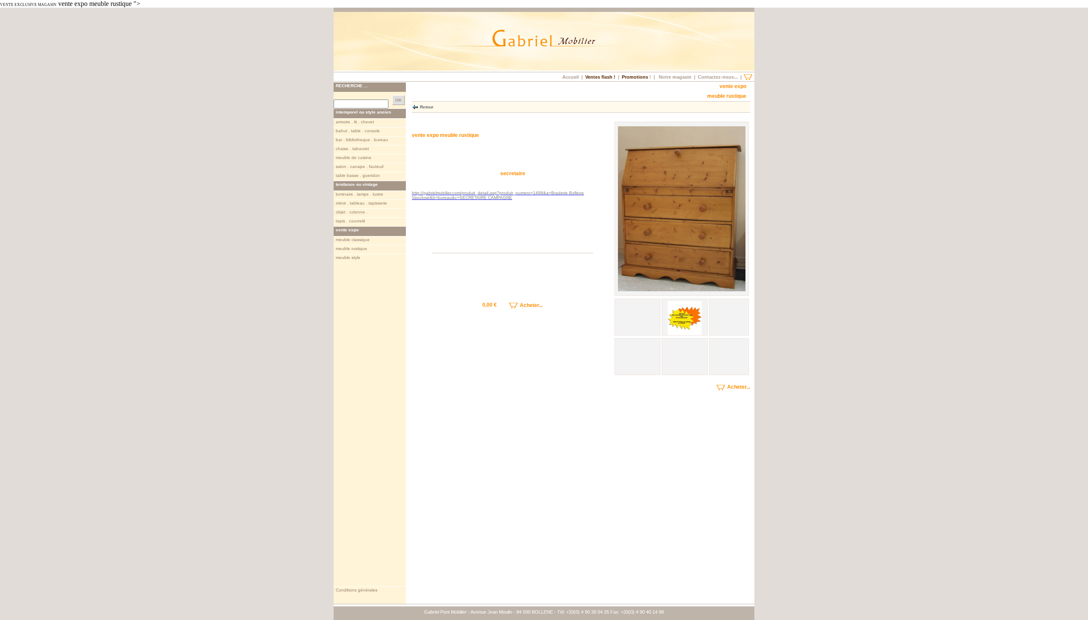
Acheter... (530, 305)
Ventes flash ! (600, 77)
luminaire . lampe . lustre (359, 194)
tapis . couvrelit (350, 221)
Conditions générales (356, 590)
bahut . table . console (358, 130)
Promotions (635, 77)
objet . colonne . (352, 212)
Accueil (570, 77)
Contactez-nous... (718, 77)
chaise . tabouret (352, 148)
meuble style (348, 257)
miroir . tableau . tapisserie (361, 203)
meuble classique (353, 239)
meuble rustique (351, 248)
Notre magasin (675, 77)
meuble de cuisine (353, 157)
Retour (427, 106)
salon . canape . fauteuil (359, 166)
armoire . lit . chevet (355, 121)
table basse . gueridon (358, 175)
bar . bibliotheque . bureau (362, 139)
